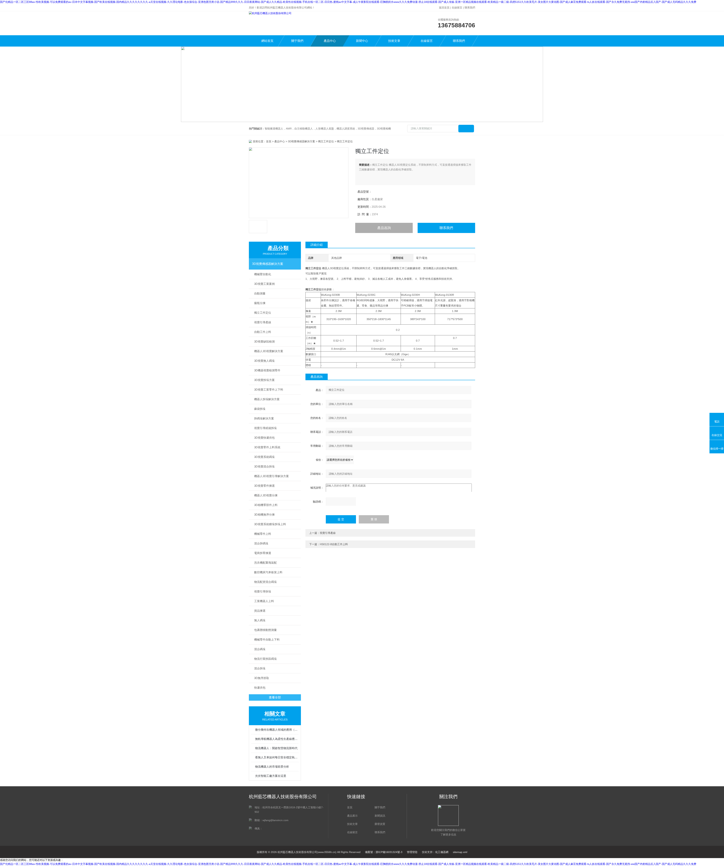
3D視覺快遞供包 (264, 437)
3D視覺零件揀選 (264, 485)
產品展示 (352, 815)
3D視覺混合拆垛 (264, 466)
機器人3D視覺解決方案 (268, 351)
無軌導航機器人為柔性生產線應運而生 (276, 738)
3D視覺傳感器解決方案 (301, 141)
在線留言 (457, 7)
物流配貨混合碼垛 (265, 581)
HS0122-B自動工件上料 (334, 544)
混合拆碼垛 (261, 543)
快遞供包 (259, 687)
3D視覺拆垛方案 (264, 380)
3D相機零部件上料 (266, 505)
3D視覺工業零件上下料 (268, 389)
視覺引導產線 (262, 322)
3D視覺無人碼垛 (264, 360)
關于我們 (297, 40)
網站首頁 (267, 40)
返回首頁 (444, 7)
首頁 (268, 141)
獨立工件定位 (326, 141)
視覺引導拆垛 (262, 591)
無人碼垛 (259, 620)
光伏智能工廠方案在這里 (270, 775)
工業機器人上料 (264, 601)
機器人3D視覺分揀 (266, 495)
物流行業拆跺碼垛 (265, 658)
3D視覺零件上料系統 (267, 447)
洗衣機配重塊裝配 (265, 562)
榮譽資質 (380, 823)
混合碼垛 (259, 649)
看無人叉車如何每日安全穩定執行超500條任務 (276, 757)
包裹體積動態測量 (265, 629)
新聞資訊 (380, 815)
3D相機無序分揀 (264, 514)
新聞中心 (362, 40)
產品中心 (330, 40)
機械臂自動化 (262, 274)
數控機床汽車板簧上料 (268, 572)
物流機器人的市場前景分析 (272, 766)
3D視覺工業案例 (264, 283)
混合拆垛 (259, 668)
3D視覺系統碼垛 (264, 456)
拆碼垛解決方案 (264, 418)
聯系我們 (470, 7)
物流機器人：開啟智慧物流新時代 (276, 748)
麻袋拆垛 (259, 408)
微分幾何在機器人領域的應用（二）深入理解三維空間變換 (276, 729)
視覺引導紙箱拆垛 (265, 428)
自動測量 (259, 293)
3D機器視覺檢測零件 (267, 370)
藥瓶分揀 (259, 303)
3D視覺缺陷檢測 (264, 341)
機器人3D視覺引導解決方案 (271, 476)
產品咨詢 (384, 228)
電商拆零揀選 (262, 553)
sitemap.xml (460, 852)
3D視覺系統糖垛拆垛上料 (270, 524)
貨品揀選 (259, 610)
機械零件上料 (262, 533)
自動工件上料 (262, 331)
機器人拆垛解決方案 (267, 399)
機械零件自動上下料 (267, 639)
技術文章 (394, 40)
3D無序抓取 (261, 678)
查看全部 (275, 697)
